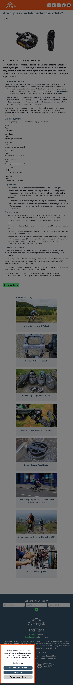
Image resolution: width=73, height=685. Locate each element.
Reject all (18, 672)
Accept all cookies (18, 668)
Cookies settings (18, 677)
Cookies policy (18, 663)
